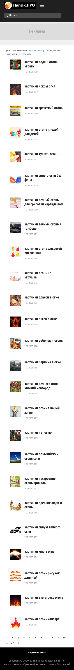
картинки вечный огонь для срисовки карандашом (43, 202)
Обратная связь (37, 652)
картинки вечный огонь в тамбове (42, 226)
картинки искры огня (39, 86)
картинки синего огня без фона (43, 177)
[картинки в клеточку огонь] (15, 600)
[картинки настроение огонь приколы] (15, 481)
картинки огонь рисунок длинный (42, 575)
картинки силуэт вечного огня (42, 529)
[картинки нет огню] (15, 435)
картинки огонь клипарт (41, 618)
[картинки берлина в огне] (15, 365)
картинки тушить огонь (41, 153)
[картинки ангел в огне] (15, 322)
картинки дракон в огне (41, 297)
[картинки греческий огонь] (15, 111)
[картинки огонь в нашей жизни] (15, 411)
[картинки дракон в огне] (15, 300)
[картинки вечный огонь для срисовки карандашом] (15, 202)
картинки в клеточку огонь (43, 597)
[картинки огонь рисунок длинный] (15, 576)
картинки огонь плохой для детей (41, 131)
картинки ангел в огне (40, 318)
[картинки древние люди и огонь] (15, 505)
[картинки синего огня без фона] (15, 178)
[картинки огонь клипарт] (15, 622)
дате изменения (19, 50)
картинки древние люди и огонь (43, 504)
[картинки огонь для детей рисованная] (15, 251)
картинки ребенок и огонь (43, 340)
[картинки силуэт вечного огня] (15, 530)
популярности (35, 50)
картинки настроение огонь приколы (40, 480)
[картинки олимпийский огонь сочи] (15, 457)
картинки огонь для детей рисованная (43, 250)
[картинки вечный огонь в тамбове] (15, 227)
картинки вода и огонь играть (40, 64)
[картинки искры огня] (15, 89)
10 (64, 637)
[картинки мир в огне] (15, 554)
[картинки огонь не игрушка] (15, 276)
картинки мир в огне (39, 551)
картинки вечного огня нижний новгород (41, 385)
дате (8, 50)
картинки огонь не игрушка (37, 275)
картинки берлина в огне (42, 361)
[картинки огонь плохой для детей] (15, 132)
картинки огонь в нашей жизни (42, 410)
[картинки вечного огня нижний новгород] (15, 386)
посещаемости (53, 50)
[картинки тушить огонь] (15, 156)
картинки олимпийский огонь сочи (41, 456)
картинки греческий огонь (43, 107)
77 (12, 643)
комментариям (13, 54)
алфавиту (26, 54)
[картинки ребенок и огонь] (15, 343)
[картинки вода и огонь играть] (15, 65)
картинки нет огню (38, 432)
